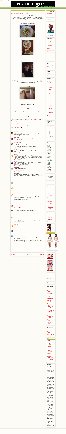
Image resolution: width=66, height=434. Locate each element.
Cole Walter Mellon (16, 142)
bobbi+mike (50, 343)
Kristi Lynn (15, 234)
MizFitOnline (50, 195)
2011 (49, 82)
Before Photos (41, 8)
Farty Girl (49, 221)
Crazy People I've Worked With (51, 335)
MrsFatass (15, 167)
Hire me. (36, 8)
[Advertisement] (27, 250)
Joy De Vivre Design (50, 296)
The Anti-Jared (50, 203)
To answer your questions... (50, 101)
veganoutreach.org (50, 48)
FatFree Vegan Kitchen (50, 46)
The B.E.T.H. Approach (50, 199)
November (50, 83)
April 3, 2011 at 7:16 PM (17, 244)
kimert (14, 161)
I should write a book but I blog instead (50, 316)
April (50, 94)
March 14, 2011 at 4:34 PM (17, 171)
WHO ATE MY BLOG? (50, 188)
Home (12, 8)
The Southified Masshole (50, 329)
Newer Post (13, 254)
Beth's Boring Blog (51, 298)
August (50, 89)
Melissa (15, 154)
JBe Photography (49, 13)
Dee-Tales (49, 303)
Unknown (15, 224)
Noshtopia (50, 219)
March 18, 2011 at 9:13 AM (17, 227)
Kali (14, 229)
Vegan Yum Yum (49, 45)
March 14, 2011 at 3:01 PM (17, 152)
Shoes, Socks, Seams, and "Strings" (50, 320)
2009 (49, 116)
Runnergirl (15, 209)
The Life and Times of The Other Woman (51, 311)
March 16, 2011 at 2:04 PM (17, 214)
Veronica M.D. (50, 201)
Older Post (42, 254)
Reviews (32, 8)
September (50, 87)
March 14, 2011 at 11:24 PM (17, 203)
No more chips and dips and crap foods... (50, 105)
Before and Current (48, 8)
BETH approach (35, 119)
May (49, 93)
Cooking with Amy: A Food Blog (51, 217)
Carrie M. (15, 131)
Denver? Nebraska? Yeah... (50, 98)
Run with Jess (16, 137)
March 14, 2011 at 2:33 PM (17, 147)
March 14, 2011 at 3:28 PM (17, 165)
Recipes (28, 8)
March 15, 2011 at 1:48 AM (17, 207)
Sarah (14, 193)
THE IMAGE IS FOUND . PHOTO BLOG (51, 360)
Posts (49, 73)
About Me (16, 8)
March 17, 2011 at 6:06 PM (17, 222)
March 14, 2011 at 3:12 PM (17, 159)
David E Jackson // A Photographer (51, 357)
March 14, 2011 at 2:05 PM (17, 135)
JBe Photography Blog (50, 66)
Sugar (14, 149)
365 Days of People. (50, 332)
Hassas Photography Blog (51, 353)
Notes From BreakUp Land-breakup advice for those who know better (51, 307)
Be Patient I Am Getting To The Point (50, 301)
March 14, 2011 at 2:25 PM (17, 140)
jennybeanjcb (51, 136)
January (50, 113)
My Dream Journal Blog (50, 68)
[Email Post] (21, 127)
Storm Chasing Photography (49, 15)
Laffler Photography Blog (51, 340)
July (49, 90)
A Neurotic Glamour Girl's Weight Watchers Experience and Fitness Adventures (51, 207)
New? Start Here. (22, 8)
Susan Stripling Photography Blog (51, 347)
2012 (49, 81)
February (50, 112)
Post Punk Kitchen (50, 41)
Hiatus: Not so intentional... (50, 109)
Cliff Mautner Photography (50, 350)
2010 (49, 115)
